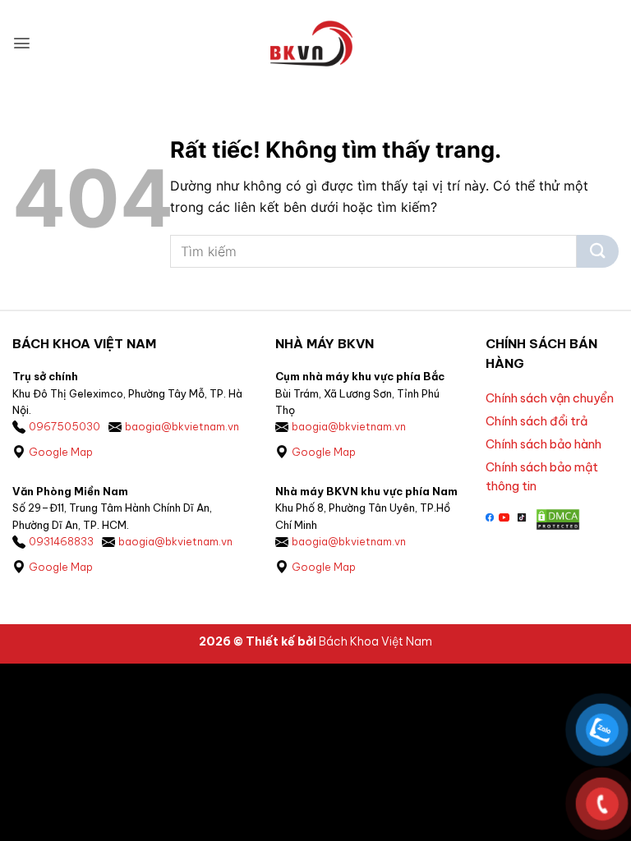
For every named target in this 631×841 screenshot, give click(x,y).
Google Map (61, 451)
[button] (21, 43)
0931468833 (61, 541)
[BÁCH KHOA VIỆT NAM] (311, 43)
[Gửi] (598, 251)
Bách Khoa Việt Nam (375, 641)
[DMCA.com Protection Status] (558, 517)
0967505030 (64, 426)
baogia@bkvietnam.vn (182, 426)
